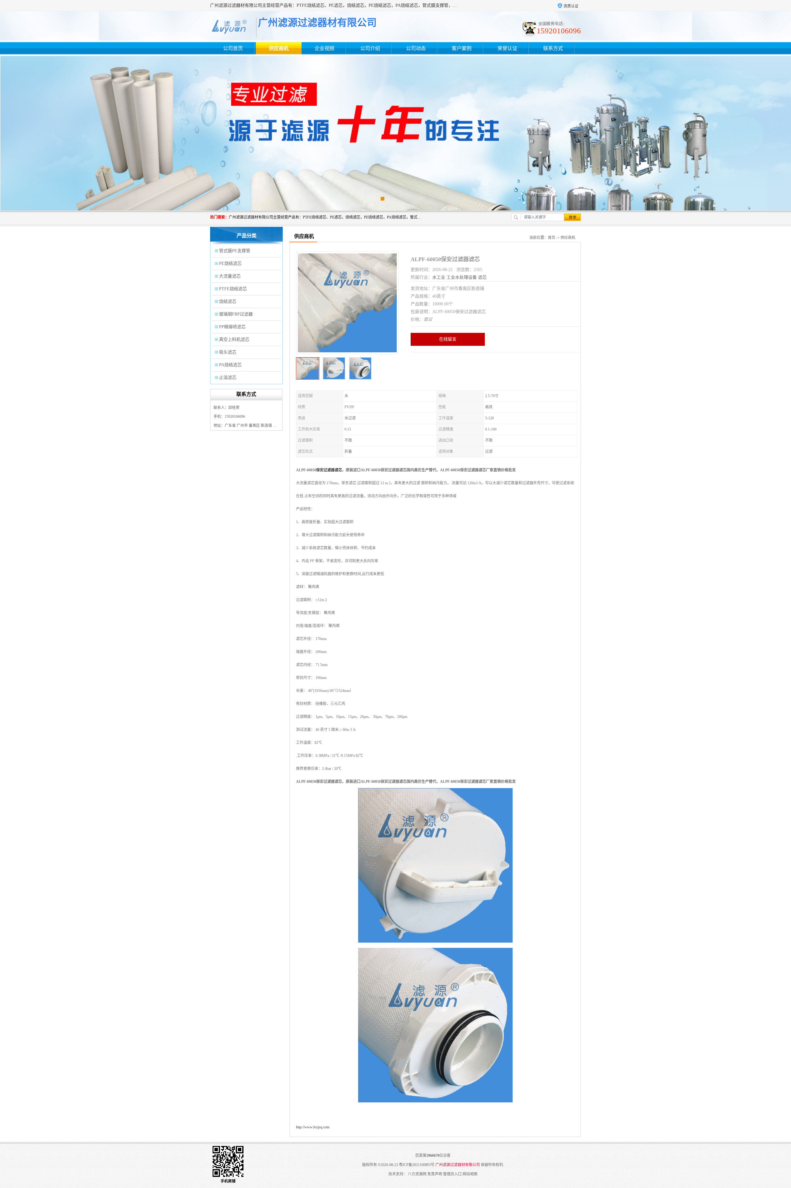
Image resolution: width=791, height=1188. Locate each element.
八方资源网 (417, 1174)
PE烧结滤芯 (230, 263)
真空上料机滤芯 (234, 339)
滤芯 (482, 277)
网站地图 (470, 1174)
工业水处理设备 (461, 277)
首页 (551, 237)
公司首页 (233, 48)
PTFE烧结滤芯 (233, 288)
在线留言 (447, 339)
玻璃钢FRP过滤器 (236, 314)
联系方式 (553, 48)
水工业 (438, 277)
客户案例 (462, 48)
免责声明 (434, 1174)
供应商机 (279, 48)
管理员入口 (452, 1174)
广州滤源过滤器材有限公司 (457, 1165)
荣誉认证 (507, 48)
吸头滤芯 (227, 352)
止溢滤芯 (227, 377)
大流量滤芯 (230, 276)
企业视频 (324, 48)
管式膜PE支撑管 (234, 250)
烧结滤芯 (227, 301)
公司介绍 (370, 48)
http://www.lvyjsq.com (312, 1127)
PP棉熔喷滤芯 (232, 327)
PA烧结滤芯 (230, 365)
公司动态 (416, 48)
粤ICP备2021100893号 (416, 1165)
